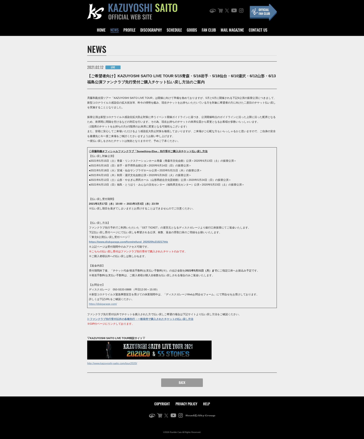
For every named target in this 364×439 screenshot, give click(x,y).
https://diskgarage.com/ (103, 303)
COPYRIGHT (162, 403)
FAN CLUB (209, 30)
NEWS (114, 30)
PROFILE (129, 30)
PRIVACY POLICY (186, 403)
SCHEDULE (174, 30)
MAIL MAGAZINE (232, 30)
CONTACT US (258, 30)
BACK (182, 382)
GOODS (192, 30)
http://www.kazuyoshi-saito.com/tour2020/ (112, 363)
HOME (101, 30)
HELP (206, 403)
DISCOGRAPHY (151, 30)
